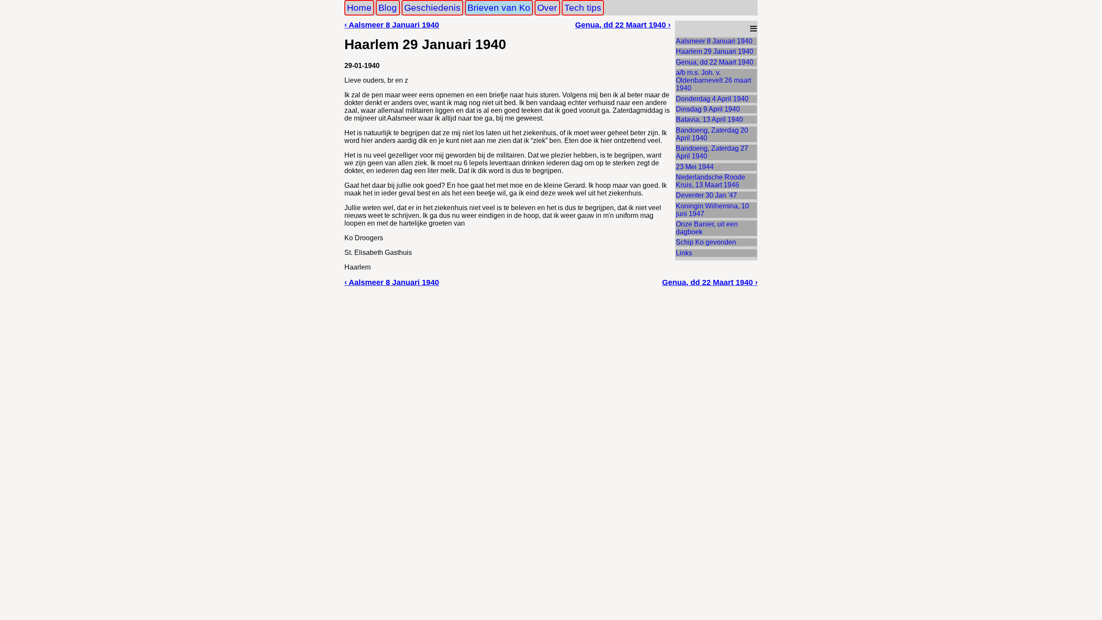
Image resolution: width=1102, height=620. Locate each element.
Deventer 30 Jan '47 (706, 195)
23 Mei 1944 (695, 166)
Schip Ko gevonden (706, 242)
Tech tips (582, 7)
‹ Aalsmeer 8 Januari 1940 (391, 25)
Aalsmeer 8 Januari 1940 (714, 41)
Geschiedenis (432, 7)
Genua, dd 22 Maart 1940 (714, 62)
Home (359, 7)
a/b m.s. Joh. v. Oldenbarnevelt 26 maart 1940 (713, 80)
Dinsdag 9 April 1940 (708, 109)
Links (684, 253)
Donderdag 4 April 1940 (712, 98)
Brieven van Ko (498, 7)
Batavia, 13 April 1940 (709, 119)
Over (547, 7)
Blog (387, 7)
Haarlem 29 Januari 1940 (714, 51)
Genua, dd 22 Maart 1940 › (623, 25)
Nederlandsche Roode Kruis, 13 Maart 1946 (710, 181)
